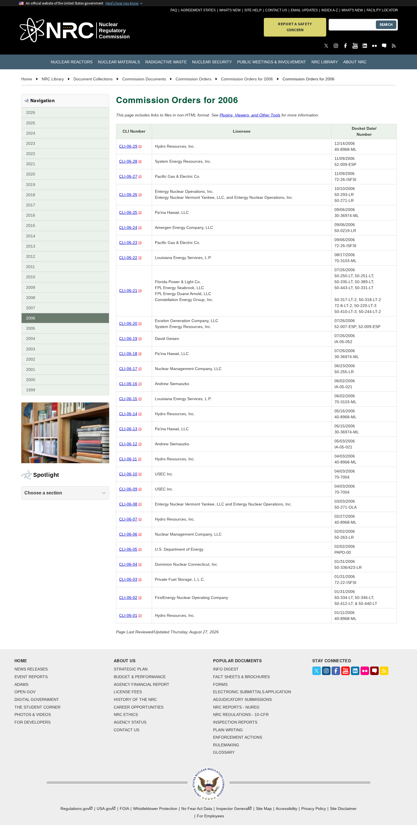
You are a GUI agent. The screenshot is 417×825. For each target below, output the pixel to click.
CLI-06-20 (128, 323)
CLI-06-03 (128, 579)
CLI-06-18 (128, 353)
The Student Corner (37, 707)
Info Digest (226, 669)
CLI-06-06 (128, 534)
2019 (30, 184)
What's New (230, 10)
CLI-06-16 (128, 383)
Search (386, 24)
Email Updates (304, 10)
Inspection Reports (235, 722)
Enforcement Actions (237, 737)
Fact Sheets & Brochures (241, 676)
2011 (30, 266)
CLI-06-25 (128, 212)
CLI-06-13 (128, 429)
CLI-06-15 (128, 398)
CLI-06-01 (128, 615)
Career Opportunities (138, 707)
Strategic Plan (131, 669)
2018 (30, 195)
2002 (30, 359)
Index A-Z (329, 10)
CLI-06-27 (128, 176)
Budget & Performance (140, 676)
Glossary (224, 752)
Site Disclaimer (343, 808)
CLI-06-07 (128, 519)
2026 (30, 112)
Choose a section (43, 492)
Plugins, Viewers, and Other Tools (250, 115)
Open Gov (24, 692)
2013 (30, 246)
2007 (30, 308)
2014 (30, 236)
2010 (30, 277)
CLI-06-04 (128, 564)
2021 (30, 164)
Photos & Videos (32, 714)
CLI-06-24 (128, 227)
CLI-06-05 (128, 549)
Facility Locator (382, 10)
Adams (21, 684)
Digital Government (36, 699)
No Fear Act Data (196, 808)
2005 (30, 328)
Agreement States (198, 10)
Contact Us (276, 10)
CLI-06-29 (128, 146)
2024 (30, 133)
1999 (30, 390)
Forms (220, 684)
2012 (30, 256)
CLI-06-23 (128, 242)
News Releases (31, 669)
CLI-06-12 (128, 444)
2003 (30, 349)
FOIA (124, 808)
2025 (30, 123)
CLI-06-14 (128, 414)
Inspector (232, 808)
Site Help (253, 10)
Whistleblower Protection (155, 808)
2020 (30, 174)
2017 (30, 205)
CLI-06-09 (128, 489)
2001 (30, 369)
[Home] (49, 30)
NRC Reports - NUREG (236, 707)
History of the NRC (135, 699)
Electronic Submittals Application (252, 692)
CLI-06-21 (128, 290)
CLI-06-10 (128, 474)
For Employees (210, 816)
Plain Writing (228, 730)
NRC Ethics (126, 714)
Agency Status (130, 722)
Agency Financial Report (141, 684)
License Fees (128, 692)
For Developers (32, 722)
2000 (30, 379)
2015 (30, 225)
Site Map (264, 808)
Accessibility (286, 808)
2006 (30, 318)
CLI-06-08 (128, 504)
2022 (30, 153)
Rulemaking (226, 745)
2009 (30, 287)
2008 (30, 297)
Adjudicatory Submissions (242, 699)
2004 (30, 338)
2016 (30, 215)
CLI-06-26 (128, 194)
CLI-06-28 (128, 161)
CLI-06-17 (128, 368)
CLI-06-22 (128, 257)
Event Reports (31, 676)
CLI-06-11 (128, 459)
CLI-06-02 (128, 597)
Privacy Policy (313, 808)
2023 (30, 143)
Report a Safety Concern (295, 26)
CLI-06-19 (128, 338)
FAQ (173, 10)
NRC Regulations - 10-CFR (241, 714)
